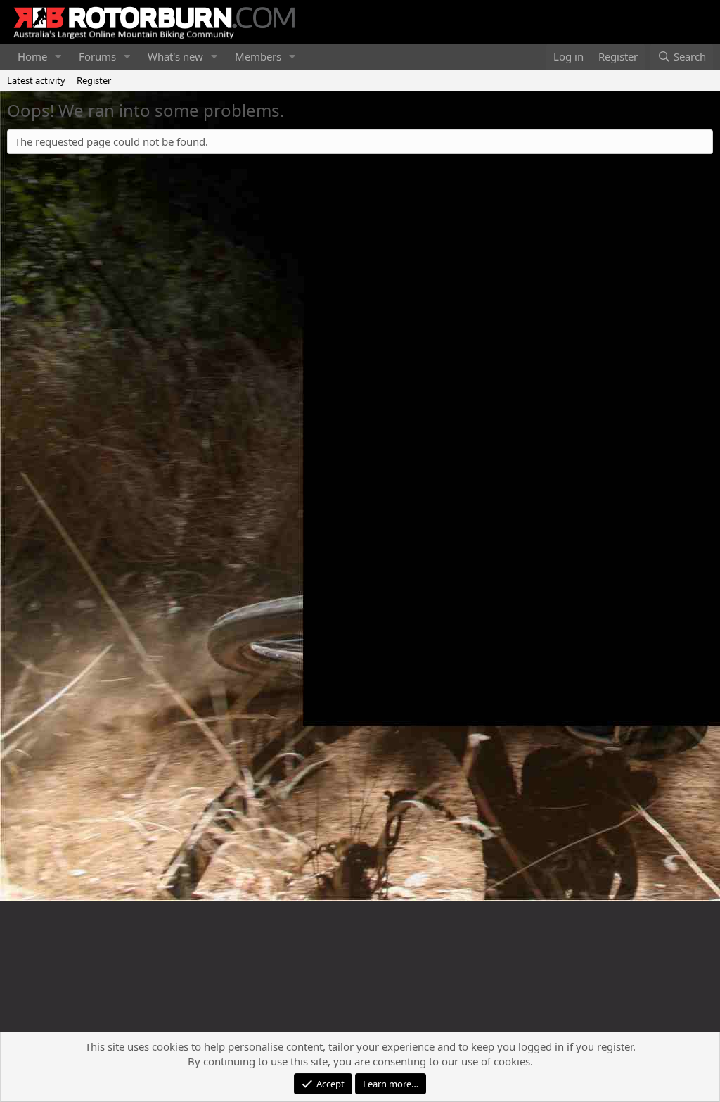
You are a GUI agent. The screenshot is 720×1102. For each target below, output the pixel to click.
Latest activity (36, 80)
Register (94, 80)
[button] (58, 57)
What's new (175, 56)
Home (32, 56)
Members (258, 56)
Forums (97, 56)
